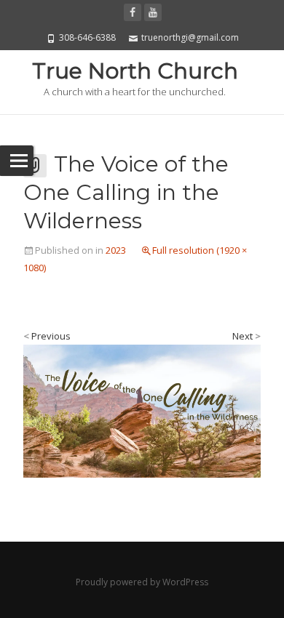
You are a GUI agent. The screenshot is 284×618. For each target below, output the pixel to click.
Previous (47, 335)
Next (246, 335)
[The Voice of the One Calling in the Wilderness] (142, 410)
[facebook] (132, 12)
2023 (116, 250)
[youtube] (153, 12)
